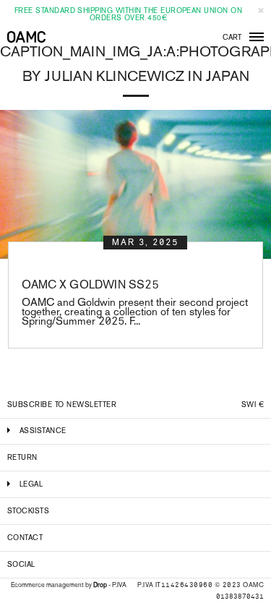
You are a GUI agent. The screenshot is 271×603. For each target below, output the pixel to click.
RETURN (22, 457)
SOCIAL (21, 564)
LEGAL (31, 484)
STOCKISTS (28, 511)
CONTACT (25, 537)
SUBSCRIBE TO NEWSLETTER (61, 404)
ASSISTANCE (43, 430)
